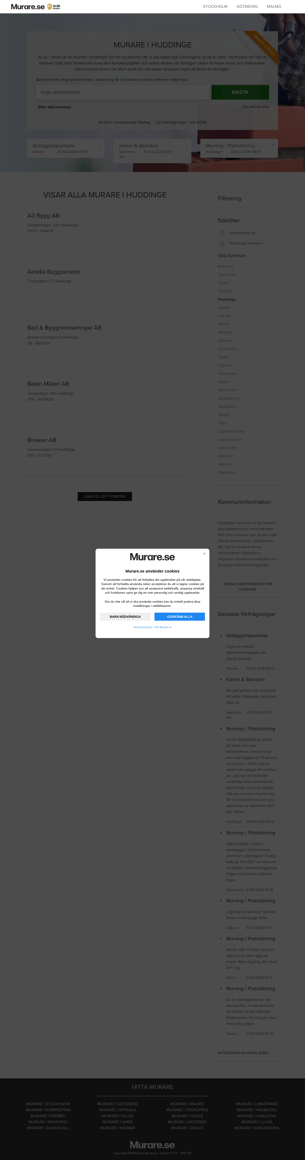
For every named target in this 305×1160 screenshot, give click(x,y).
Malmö (274, 6)
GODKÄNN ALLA (179, 616)
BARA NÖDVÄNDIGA (125, 616)
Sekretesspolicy (142, 627)
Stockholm (215, 6)
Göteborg (247, 6)
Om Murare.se (163, 627)
